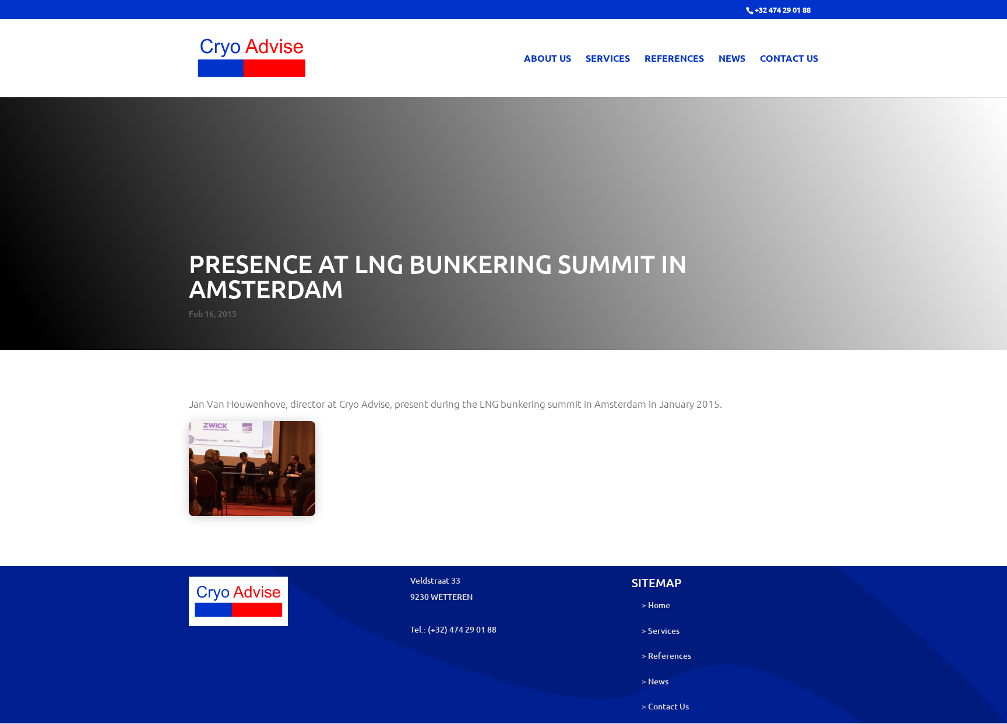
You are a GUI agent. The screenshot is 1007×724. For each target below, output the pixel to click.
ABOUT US (547, 59)
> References (666, 655)
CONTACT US (789, 59)
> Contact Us (665, 706)
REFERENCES (674, 59)
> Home (656, 604)
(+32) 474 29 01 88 (462, 629)
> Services (660, 630)
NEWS (732, 59)
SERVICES (608, 59)
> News (655, 681)
